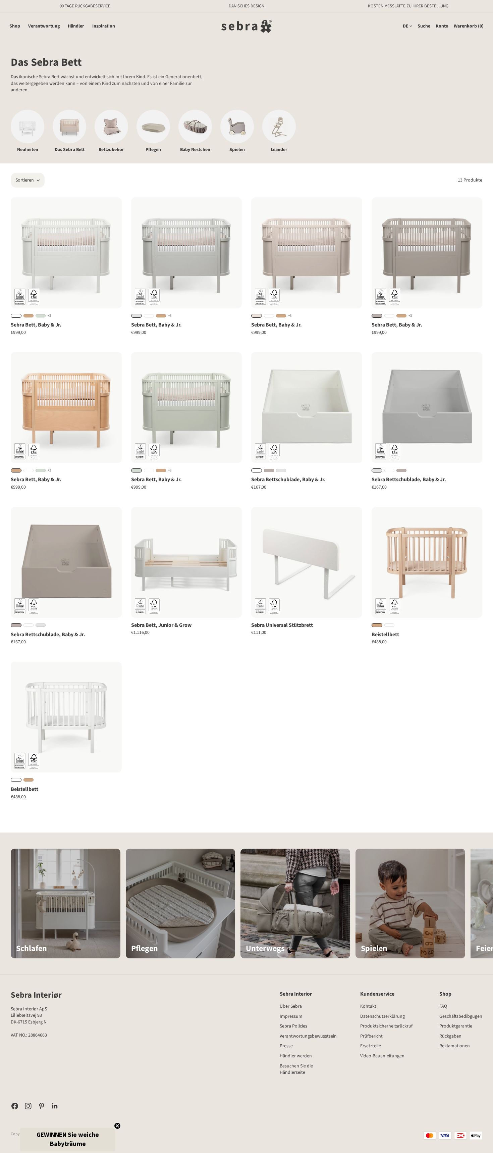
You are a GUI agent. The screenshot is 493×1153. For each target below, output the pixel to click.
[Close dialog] (357, 495)
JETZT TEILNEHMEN (306, 598)
